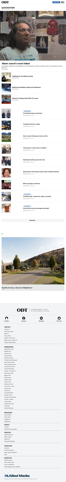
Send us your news (8, 331)
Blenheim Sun (7, 351)
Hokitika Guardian (8, 358)
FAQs (5, 454)
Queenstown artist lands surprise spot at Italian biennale (41, 172)
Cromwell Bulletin (8, 393)
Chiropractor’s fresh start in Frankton (35, 148)
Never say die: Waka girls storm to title (35, 136)
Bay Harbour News (8, 373)
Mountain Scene (8, 395)
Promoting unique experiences (32, 113)
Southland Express (8, 408)
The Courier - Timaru (9, 386)
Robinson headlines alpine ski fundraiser (26, 87)
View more (32, 220)
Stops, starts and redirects (10, 452)
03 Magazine (7, 419)
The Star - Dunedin (8, 399)
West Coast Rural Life (9, 362)
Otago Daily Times (8, 349)
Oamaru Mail (7, 388)
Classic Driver (7, 417)
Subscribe (56, 2)
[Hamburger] (62, 2)
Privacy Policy (7, 336)
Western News (7, 377)
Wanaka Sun (7, 390)
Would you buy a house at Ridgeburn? (17, 288)
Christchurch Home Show (10, 429)
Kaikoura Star (7, 353)
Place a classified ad (9, 464)
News (3, 289)
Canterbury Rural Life (9, 366)
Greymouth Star (8, 356)
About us (6, 334)
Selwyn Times (7, 382)
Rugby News (7, 421)
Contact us (7, 329)
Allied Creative (7, 437)
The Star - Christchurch (10, 371)
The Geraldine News (9, 369)
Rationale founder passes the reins (34, 160)
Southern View (7, 380)
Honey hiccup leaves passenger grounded (36, 208)
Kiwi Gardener (7, 415)
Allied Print (7, 439)
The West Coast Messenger (10, 360)
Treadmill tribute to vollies (31, 124)
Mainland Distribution (9, 441)
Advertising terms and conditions (12, 467)
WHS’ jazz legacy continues (31, 184)
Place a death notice (9, 462)
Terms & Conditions (9, 450)
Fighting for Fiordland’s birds (22, 76)
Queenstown (5, 69)
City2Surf (6, 427)
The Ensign (7, 406)
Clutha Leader (7, 401)
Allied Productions (8, 435)
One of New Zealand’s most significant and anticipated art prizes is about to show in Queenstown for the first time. (32, 67)
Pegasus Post (7, 375)
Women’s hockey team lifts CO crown (25, 98)
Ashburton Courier (8, 384)
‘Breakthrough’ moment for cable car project (37, 196)
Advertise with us (8, 460)
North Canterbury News (10, 364)
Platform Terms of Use (9, 338)
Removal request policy (10, 342)
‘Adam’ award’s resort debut (16, 63)
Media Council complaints (10, 340)
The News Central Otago (10, 397)
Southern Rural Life (9, 404)
